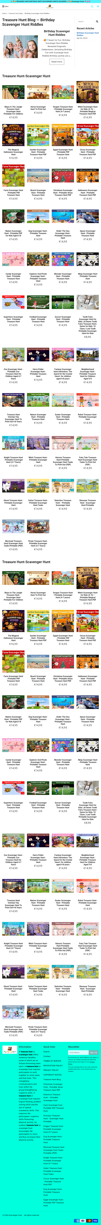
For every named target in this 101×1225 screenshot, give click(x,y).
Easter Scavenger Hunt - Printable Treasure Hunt (63, 416)
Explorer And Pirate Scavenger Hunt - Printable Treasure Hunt (38, 277)
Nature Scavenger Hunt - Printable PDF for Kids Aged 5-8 (13, 233)
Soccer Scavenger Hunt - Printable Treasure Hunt (63, 319)
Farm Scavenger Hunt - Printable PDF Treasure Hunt (13, 192)
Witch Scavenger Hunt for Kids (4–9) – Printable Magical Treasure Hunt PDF (87, 110)
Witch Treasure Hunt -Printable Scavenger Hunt (38, 459)
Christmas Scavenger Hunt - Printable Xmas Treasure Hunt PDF (63, 192)
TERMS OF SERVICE (52, 1061)
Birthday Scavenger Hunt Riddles (57, 33)
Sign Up (93, 1052)
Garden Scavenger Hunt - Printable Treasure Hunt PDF (38, 152)
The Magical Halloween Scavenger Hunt (13, 152)
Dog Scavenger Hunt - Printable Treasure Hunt (38, 233)
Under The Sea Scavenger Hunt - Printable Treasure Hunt (63, 234)
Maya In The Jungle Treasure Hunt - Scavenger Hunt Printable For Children (13, 110)
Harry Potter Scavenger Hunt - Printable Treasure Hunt (38, 373)
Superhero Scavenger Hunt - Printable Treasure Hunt (13, 319)
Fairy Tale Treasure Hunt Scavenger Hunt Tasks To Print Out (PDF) (87, 461)
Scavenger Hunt (15, 1215)
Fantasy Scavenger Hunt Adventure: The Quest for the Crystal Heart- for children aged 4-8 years (63, 374)
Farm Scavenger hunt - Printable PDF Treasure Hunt (53, 1108)
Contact (46, 1056)
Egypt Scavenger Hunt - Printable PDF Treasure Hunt (63, 152)
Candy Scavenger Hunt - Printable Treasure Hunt (13, 276)
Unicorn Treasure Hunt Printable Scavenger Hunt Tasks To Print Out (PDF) (63, 461)
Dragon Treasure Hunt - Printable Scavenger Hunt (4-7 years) (63, 109)
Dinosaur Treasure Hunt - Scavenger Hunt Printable (87, 502)
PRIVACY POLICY (51, 1070)
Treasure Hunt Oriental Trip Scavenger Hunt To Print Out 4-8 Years (13, 418)
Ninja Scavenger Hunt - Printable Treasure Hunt (87, 276)
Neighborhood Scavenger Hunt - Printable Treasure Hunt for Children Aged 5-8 (87, 374)
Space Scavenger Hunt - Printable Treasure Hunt (87, 233)
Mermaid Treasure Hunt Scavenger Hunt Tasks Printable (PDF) (13, 543)
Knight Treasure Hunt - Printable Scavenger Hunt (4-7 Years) (13, 459)
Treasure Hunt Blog (15, 13)
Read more (56, 61)
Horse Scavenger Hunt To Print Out (38, 108)
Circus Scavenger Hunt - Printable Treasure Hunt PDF (87, 152)
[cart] (98, 6)
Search (46, 1052)
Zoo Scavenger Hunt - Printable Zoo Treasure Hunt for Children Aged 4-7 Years (13, 374)
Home (4, 13)
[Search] (92, 6)
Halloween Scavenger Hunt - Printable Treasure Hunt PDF (87, 192)
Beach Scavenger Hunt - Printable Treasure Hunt (38, 192)
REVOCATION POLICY (53, 1066)
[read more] (20, 46)
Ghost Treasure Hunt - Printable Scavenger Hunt (13, 502)
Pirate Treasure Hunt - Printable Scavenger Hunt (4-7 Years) (38, 543)
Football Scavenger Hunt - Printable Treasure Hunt (38, 319)
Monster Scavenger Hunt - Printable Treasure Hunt (63, 276)
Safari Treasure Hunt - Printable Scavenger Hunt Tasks (38, 502)
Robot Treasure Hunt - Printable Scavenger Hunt (87, 416)
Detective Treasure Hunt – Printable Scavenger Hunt (63, 502)
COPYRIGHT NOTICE (52, 1075)
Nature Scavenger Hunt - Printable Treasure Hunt (38, 416)
